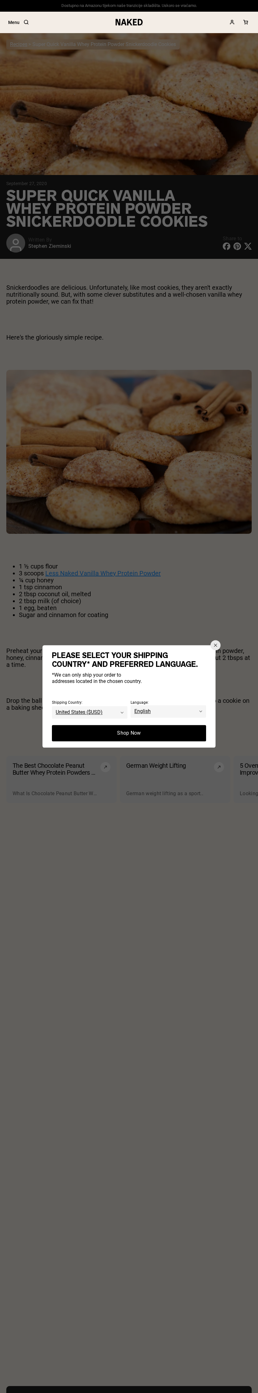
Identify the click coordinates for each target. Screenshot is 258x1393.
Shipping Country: (67, 703)
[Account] (232, 22)
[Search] (26, 22)
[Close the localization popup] (215, 645)
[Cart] (245, 22)
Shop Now (129, 733)
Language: (140, 703)
